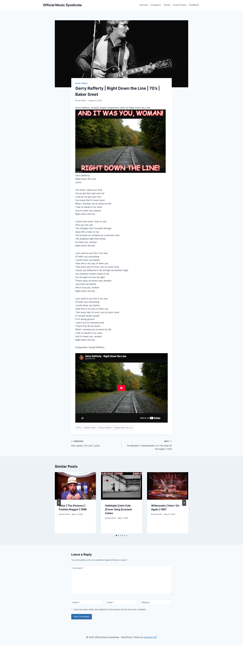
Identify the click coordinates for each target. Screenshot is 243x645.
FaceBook (194, 5)
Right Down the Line (123, 428)
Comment (78, 568)
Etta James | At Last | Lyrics (85, 443)
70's (78, 428)
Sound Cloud (179, 5)
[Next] (184, 503)
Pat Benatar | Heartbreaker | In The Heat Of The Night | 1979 (149, 445)
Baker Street (90, 428)
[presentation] (75, 486)
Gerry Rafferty (105, 428)
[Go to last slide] (59, 503)
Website (145, 602)
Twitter (166, 5)
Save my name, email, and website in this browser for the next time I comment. (110, 609)
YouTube (143, 5)
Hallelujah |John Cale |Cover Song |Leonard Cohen (118, 509)
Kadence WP (150, 637)
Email (110, 602)
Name (76, 602)
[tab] (116, 535)
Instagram (156, 5)
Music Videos (81, 83)
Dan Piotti (82, 100)
